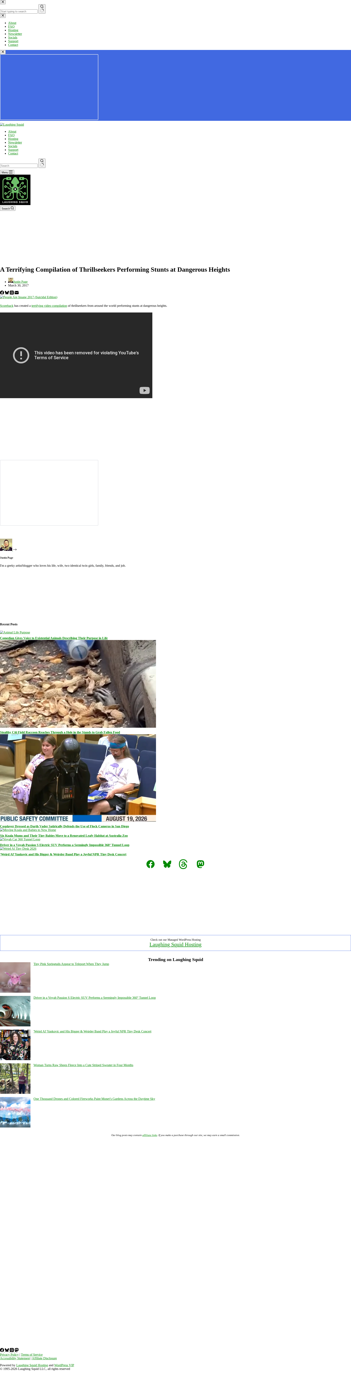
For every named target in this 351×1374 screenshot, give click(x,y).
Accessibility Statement (15, 1358)
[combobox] (19, 166)
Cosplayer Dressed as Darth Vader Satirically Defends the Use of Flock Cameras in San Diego (64, 826)
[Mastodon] (17, 1351)
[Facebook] (2, 293)
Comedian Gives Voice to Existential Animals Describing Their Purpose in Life (54, 638)
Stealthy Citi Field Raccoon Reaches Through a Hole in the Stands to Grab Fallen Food (60, 732)
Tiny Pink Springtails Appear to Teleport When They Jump (71, 964)
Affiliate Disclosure (44, 1358)
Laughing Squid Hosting (176, 944)
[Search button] (42, 163)
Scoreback (6, 305)
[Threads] (12, 293)
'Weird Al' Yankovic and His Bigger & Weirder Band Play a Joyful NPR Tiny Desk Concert (92, 1031)
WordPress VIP (64, 1365)
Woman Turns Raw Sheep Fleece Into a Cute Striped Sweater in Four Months (83, 1065)
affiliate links (149, 1135)
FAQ (11, 135)
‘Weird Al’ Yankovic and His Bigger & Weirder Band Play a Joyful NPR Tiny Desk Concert (63, 854)
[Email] (17, 293)
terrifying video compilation (49, 305)
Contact (13, 153)
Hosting (13, 139)
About (12, 131)
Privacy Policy (9, 1354)
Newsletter (15, 142)
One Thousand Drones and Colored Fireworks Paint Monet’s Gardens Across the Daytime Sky (94, 1098)
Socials (12, 146)
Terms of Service (32, 1354)
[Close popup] (3, 52)
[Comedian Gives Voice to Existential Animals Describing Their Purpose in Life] (15, 632)
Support (13, 149)
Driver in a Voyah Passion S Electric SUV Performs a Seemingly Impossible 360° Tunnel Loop (64, 845)
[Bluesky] (7, 293)
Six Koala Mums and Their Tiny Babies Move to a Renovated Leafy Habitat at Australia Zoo (64, 835)
